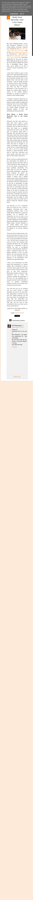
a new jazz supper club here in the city (17, 49)
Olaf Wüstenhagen (17, 325)
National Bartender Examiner (19, 52)
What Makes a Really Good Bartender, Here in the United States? (17, 19)
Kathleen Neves (19, 313)
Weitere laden (17, 377)
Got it (22, 14)
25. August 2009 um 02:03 (18, 326)
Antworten (14, 347)
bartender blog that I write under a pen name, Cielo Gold (17, 56)
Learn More (14, 14)
